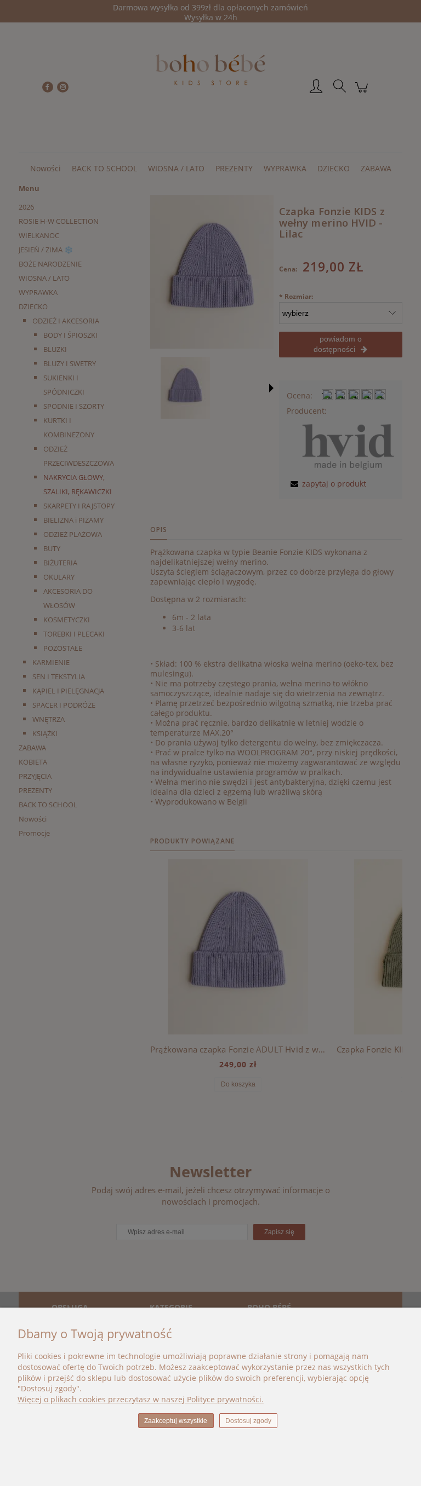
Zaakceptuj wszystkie (175, 1421)
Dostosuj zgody (248, 1421)
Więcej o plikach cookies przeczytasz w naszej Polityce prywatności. (141, 1399)
